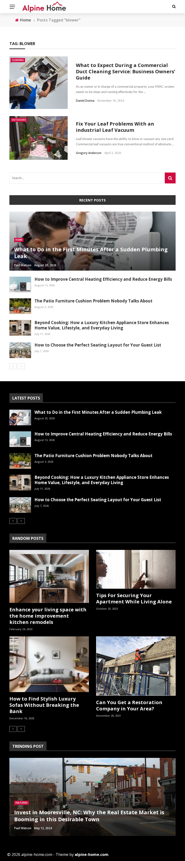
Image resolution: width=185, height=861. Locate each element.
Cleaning (18, 60)
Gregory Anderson (88, 153)
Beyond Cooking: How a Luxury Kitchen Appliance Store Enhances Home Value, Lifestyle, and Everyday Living (101, 325)
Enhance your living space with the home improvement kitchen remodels (47, 615)
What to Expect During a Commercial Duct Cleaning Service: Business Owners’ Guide (125, 71)
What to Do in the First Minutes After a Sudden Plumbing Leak (98, 412)
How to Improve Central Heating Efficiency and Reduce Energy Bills (103, 279)
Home (18, 239)
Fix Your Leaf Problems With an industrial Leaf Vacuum (115, 126)
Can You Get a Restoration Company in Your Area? (129, 705)
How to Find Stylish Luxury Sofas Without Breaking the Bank (44, 704)
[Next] (21, 366)
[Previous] (13, 366)
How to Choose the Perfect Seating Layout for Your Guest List (97, 345)
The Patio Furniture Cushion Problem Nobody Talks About (93, 301)
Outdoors (19, 119)
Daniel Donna (85, 101)
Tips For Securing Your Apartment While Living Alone (134, 598)
